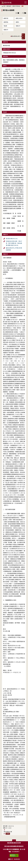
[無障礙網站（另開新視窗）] (14, 855)
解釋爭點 (6, 22)
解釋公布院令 (19, 18)
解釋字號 (6, 18)
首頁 (4, 6)
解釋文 (17, 22)
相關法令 (18, 26)
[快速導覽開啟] (14, 840)
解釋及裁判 (8, 6)
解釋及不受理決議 (16, 6)
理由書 (5, 26)
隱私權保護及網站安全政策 (14, 843)
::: (1, 1)
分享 (23, 13)
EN (16, 13)
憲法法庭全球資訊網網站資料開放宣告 (14, 846)
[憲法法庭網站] (6, 2)
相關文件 (6, 29)
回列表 (22, 36)
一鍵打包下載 (25, 13)
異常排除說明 (18, 13)
